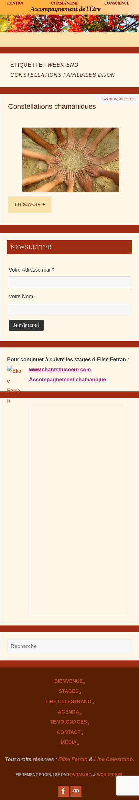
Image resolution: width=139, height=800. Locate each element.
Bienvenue (68, 681)
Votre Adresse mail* (31, 270)
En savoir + (30, 204)
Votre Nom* (22, 296)
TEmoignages (68, 722)
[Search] (124, 647)
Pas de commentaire (119, 99)
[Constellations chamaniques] (71, 160)
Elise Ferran (73, 759)
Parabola (81, 774)
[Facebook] (63, 791)
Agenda (68, 712)
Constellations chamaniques (52, 106)
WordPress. (110, 774)
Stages (69, 691)
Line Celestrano (68, 701)
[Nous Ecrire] (75, 791)
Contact (68, 732)
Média (69, 742)
